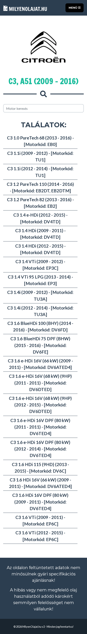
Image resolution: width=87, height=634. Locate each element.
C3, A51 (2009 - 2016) (43, 81)
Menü (73, 7)
